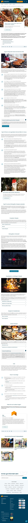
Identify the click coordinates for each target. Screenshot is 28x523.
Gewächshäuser (22, 485)
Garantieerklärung (12, 504)
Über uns (11, 508)
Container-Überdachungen (15, 492)
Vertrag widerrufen (3, 503)
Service (2, 502)
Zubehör (21, 492)
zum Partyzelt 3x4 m (5, 126)
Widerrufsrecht (12, 505)
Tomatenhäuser (8, 488)
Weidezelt (8, 490)
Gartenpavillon (13, 483)
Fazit (3, 44)
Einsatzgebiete (12, 509)
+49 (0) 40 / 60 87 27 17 (22, 406)
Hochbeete (12, 485)
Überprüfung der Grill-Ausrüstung (7, 40)
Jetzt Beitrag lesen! (6, 198)
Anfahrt (2, 501)
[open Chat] (26, 521)
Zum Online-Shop (20, 1)
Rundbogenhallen (8, 492)
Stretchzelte (5, 485)
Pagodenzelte (21, 483)
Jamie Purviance (15, 395)
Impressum (11, 501)
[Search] (24, 1)
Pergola (9, 485)
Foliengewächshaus (12, 488)
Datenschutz (11, 503)
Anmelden (24, 477)
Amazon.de (7, 381)
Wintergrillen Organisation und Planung (8, 41)
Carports (21, 488)
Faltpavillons (23, 107)
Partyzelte (9, 483)
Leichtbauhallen (19, 490)
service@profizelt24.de (13, 407)
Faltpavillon (17, 483)
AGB (10, 502)
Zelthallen (15, 490)
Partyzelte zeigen (8, 29)
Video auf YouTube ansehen (14, 271)
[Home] (1, 6)
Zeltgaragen (17, 488)
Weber (8, 236)
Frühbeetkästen (17, 485)
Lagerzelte (11, 490)
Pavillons (6, 483)
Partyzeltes (7, 108)
